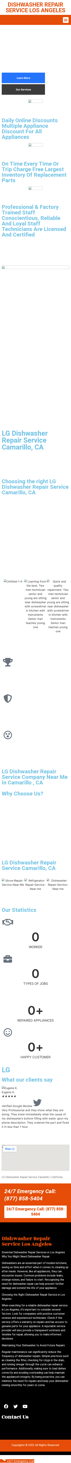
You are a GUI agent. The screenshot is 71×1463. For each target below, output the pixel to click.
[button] (66, 20)
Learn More (23, 77)
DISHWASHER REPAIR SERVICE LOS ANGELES (35, 7)
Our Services (23, 89)
